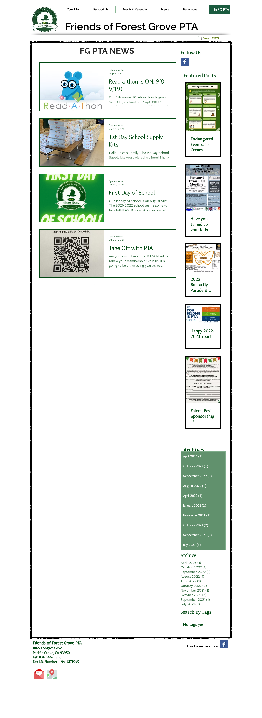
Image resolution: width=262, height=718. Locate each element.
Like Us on (195, 646)
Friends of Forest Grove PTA (131, 26)
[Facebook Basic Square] (185, 62)
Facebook (211, 646)
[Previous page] (95, 285)
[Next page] (120, 285)
